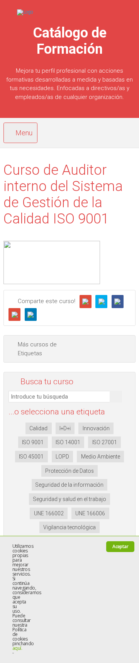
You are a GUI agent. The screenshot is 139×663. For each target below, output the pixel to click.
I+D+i (65, 428)
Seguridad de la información (69, 485)
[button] (116, 396)
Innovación (96, 428)
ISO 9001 (33, 442)
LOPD (62, 456)
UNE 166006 (90, 513)
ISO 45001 (31, 456)
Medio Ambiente (100, 456)
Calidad (38, 428)
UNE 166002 (49, 513)
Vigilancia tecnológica (69, 527)
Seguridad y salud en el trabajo (69, 499)
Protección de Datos (69, 471)
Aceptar (120, 546)
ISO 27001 (104, 442)
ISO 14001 (68, 442)
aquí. (17, 648)
